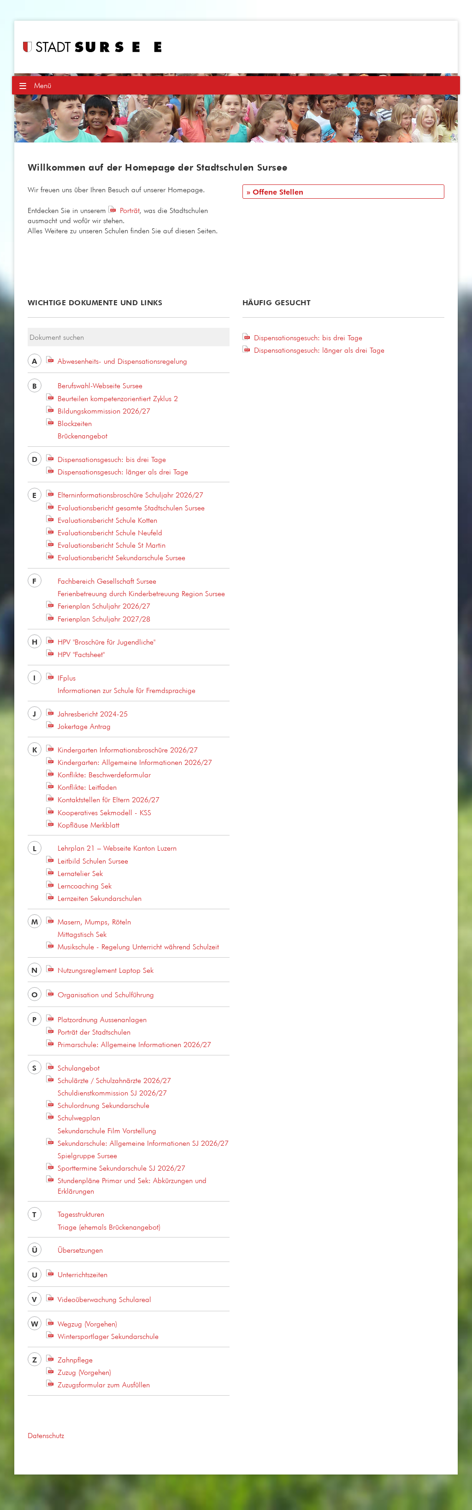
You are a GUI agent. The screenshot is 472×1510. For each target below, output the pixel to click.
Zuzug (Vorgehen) (84, 1372)
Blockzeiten (75, 423)
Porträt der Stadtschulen (94, 1031)
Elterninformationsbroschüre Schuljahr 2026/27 (130, 494)
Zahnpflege (75, 1359)
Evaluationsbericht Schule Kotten (107, 520)
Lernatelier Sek (80, 873)
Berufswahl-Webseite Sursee (100, 385)
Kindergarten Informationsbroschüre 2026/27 (128, 749)
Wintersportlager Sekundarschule (108, 1336)
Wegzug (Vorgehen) (87, 1323)
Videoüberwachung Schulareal (104, 1299)
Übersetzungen (80, 1250)
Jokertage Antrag (84, 726)
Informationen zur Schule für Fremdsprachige (126, 690)
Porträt (129, 210)
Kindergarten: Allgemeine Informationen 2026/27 (135, 762)
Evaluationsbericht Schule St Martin (111, 545)
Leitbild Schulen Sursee (93, 860)
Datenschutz (46, 1435)
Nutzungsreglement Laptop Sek (105, 970)
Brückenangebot (82, 435)
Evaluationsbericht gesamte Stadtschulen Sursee (131, 507)
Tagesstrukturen (81, 1214)
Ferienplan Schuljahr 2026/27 (104, 605)
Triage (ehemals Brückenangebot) (109, 1227)
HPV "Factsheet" (81, 654)
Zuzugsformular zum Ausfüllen (104, 1384)
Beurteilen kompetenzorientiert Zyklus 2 (118, 398)
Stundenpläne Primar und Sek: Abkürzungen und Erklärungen (132, 1185)
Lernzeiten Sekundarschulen (100, 898)
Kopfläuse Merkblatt (88, 824)
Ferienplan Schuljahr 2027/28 (104, 618)
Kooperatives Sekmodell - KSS (104, 812)
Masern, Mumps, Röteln (94, 921)
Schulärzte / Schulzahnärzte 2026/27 (114, 1080)
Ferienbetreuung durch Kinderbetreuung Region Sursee (141, 593)
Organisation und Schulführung (106, 994)
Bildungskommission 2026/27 (104, 410)
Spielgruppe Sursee (87, 1155)
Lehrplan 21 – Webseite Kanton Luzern (117, 848)
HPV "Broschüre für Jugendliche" (106, 641)
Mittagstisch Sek (82, 934)
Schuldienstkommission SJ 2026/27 (112, 1092)
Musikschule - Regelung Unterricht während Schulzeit (138, 946)
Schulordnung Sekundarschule (103, 1105)
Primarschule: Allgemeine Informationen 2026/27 (134, 1044)
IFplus (67, 677)
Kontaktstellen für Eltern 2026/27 (108, 799)
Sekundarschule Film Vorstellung (107, 1130)
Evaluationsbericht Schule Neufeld (110, 532)
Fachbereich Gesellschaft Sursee (107, 581)
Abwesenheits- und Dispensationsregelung (122, 361)
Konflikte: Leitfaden (87, 787)
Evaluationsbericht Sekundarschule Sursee (121, 557)
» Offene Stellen (275, 192)
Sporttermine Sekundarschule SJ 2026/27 (121, 1167)
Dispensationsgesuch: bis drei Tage (112, 459)
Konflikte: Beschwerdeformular (104, 774)
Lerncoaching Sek (85, 885)
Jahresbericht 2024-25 (93, 713)
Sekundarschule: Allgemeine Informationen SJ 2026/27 (143, 1143)
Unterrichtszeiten (82, 1274)
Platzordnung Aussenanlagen (102, 1019)
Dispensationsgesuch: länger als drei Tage (123, 471)
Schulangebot (79, 1067)
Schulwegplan (79, 1117)
